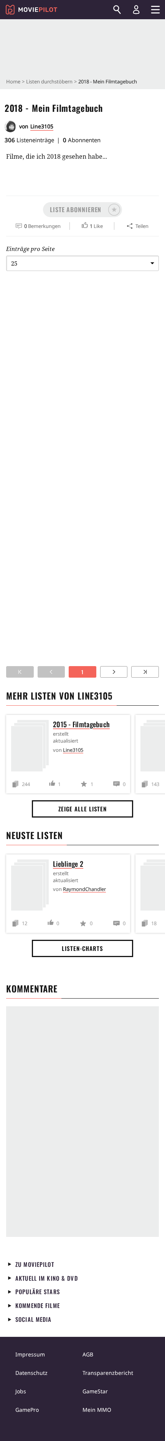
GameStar (95, 1391)
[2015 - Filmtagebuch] (32, 747)
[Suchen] (117, 9)
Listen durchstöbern (49, 81)
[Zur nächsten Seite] (114, 672)
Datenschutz (31, 1372)
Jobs (20, 1391)
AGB (87, 1354)
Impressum (30, 1354)
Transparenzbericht (107, 1372)
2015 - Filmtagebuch (81, 724)
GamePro (27, 1409)
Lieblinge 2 (68, 864)
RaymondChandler (84, 889)
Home (13, 81)
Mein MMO (96, 1409)
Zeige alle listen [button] (82, 808)
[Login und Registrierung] (136, 9)
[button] (82, 209)
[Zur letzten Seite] (145, 672)
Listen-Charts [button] (82, 948)
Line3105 (41, 126)
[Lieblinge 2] (32, 886)
